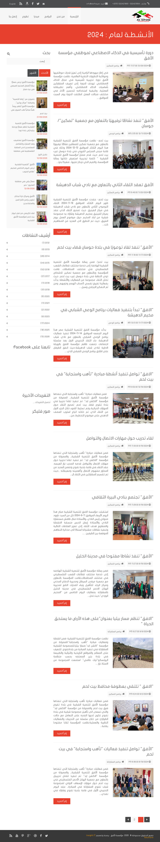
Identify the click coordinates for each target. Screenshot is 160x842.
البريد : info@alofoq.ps (95, 4)
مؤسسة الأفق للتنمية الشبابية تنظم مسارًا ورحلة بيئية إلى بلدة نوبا (23, 127)
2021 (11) (45, 303)
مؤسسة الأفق (116, 835)
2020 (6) (45, 296)
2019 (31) (45, 290)
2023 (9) (45, 316)
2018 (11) (45, 283)
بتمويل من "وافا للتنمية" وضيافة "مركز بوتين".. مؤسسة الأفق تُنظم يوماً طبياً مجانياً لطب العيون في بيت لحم (29, 106)
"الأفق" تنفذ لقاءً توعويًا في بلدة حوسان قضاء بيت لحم (105, 247)
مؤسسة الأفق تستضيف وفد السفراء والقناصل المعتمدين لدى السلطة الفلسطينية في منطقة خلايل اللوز (30, 147)
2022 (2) (45, 310)
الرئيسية (74, 16)
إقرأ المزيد (62, 105)
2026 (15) (45, 336)
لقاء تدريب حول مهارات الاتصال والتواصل (119, 438)
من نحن (61, 16)
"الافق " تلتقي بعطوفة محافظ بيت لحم (117, 686)
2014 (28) (45, 256)
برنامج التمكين (113, 66)
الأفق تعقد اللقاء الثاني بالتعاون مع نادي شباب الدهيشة (104, 185)
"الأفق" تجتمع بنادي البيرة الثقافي (122, 497)
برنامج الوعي (115, 133)
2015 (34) (45, 263)
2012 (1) (46, 243)
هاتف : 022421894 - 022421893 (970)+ (129, 4)
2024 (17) (45, 323)
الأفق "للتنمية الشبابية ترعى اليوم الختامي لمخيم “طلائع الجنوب (22, 168)
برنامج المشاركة (115, 631)
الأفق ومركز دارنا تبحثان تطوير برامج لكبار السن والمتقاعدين (24, 199)
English (12, 4)
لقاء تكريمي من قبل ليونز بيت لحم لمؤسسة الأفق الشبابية (23, 216)
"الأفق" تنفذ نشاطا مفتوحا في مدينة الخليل (114, 556)
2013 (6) (46, 249)
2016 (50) (45, 269)
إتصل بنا (13, 16)
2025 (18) (45, 330)
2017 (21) (45, 276)
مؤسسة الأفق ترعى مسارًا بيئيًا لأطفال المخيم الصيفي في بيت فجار (22, 85)
